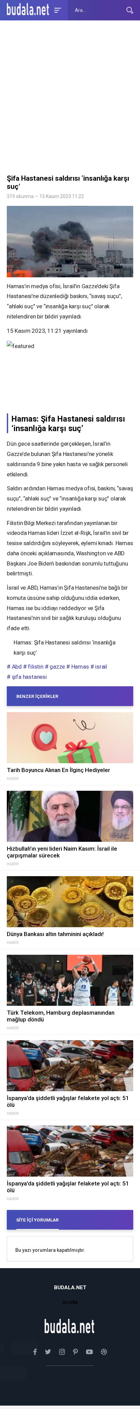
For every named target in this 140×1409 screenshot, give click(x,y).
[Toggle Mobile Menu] (56, 9)
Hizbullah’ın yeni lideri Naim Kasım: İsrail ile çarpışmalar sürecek (62, 852)
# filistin (33, 666)
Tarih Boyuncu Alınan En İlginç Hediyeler (58, 770)
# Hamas (77, 666)
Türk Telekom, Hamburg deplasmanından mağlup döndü (61, 1016)
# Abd (14, 666)
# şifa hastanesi (27, 676)
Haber (13, 779)
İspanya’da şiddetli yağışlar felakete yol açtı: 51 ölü (68, 1101)
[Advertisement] (70, 99)
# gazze (55, 666)
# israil (98, 666)
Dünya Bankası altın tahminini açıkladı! (55, 934)
